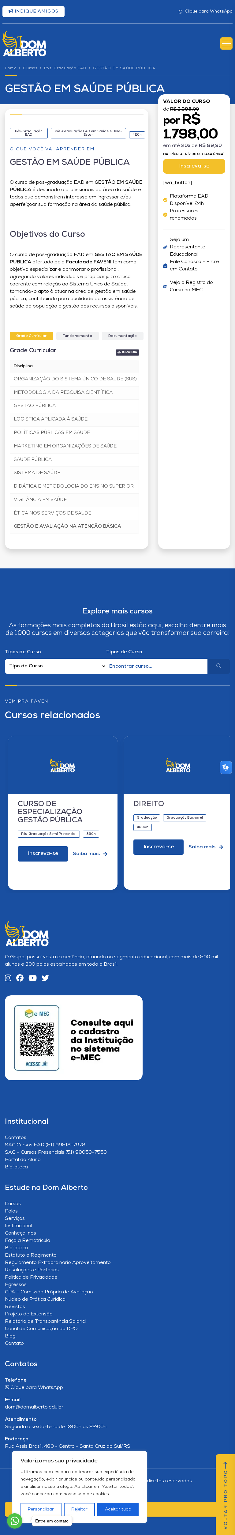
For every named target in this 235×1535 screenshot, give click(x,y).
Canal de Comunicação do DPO (41, 1328)
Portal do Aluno (23, 1159)
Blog (10, 1336)
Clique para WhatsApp (209, 11)
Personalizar (41, 1509)
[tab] (31, 336)
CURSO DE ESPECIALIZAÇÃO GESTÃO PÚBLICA (50, 812)
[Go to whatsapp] (14, 1521)
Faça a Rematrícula (27, 1240)
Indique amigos (35, 11)
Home (11, 68)
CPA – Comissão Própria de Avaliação (49, 1292)
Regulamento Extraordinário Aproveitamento (58, 1262)
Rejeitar (79, 1509)
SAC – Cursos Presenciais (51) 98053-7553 (56, 1152)
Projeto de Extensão (29, 1314)
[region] (79, 1487)
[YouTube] (32, 978)
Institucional (18, 1226)
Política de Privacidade (31, 1277)
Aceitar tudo (118, 1509)
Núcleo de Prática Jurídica (35, 1299)
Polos (11, 1211)
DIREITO (148, 804)
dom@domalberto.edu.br (34, 1407)
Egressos (16, 1284)
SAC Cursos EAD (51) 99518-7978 (45, 1145)
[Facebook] (20, 978)
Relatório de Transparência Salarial (45, 1321)
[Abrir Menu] (226, 43)
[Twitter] (45, 978)
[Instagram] (8, 978)
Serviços (15, 1218)
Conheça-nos (20, 1233)
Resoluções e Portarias (32, 1270)
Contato (14, 1343)
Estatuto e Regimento (31, 1255)
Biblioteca (16, 1167)
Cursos (30, 68)
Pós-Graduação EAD (65, 68)
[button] (127, 352)
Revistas (15, 1306)
